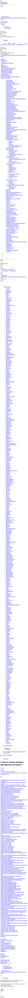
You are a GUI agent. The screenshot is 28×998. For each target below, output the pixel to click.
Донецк (8, 405)
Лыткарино (8, 511)
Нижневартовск (9, 556)
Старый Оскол (9, 671)
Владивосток (9, 360)
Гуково (7, 395)
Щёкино (8, 733)
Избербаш (8, 432)
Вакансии (3, 950)
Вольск (7, 370)
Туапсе (7, 692)
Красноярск (8, 484)
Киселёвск (8, 458)
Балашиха (8, 322)
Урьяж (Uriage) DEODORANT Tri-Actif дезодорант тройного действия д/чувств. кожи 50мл (12, 868)
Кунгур (7, 491)
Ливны (7, 505)
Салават (8, 633)
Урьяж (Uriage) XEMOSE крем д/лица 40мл (11, 889)
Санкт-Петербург (10, 638)
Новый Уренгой (9, 576)
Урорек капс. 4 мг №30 (6, 842)
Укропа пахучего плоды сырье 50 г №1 (10, 796)
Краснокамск (9, 481)
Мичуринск (8, 533)
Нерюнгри (8, 551)
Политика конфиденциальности (8, 947)
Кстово (7, 487)
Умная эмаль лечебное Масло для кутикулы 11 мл (12, 804)
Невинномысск (9, 550)
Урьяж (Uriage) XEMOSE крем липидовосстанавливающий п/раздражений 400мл (12, 894)
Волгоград (8, 364)
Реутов (7, 623)
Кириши (8, 454)
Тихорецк (8, 685)
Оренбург (8, 590)
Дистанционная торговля (6, 945)
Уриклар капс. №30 (5, 819)
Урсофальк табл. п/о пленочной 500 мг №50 (11, 851)
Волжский (8, 368)
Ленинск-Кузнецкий (10, 501)
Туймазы (8, 693)
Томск (7, 690)
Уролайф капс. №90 (5, 828)
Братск (7, 346)
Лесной (7, 502)
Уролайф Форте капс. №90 (7, 831)
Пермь (7, 601)
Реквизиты (3, 955)
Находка (8, 549)
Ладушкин (8, 498)
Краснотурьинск (10, 482)
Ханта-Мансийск (10, 711)
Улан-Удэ (8, 699)
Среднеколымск (9, 669)
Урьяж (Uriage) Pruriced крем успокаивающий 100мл (13, 878)
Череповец (8, 723)
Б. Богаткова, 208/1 (7, 967)
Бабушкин (8, 318)
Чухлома (8, 729)
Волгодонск (9, 365)
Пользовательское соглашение (8, 948)
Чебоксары (8, 290)
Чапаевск (8, 718)
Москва (8, 535)
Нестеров (8, 553)
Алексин (8, 299)
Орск (7, 592)
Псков (7, 614)
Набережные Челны (10, 542)
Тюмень (8, 697)
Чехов (7, 727)
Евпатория (8, 410)
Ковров (7, 464)
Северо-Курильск (10, 646)
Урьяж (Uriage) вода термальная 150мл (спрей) (11, 902)
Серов (7, 653)
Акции (2, 934)
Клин (7, 461)
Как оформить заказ (5, 960)
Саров (7, 643)
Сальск (7, 635)
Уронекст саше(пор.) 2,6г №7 (7, 841)
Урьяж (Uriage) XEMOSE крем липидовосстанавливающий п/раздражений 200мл (12, 891)
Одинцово (8, 584)
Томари (7, 688)
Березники (8, 336)
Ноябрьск (8, 580)
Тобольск (8, 686)
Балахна (8, 321)
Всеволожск (9, 376)
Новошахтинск (9, 575)
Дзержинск (8, 399)
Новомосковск (9, 565)
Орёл (7, 588)
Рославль (8, 625)
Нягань (7, 581)
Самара (7, 637)
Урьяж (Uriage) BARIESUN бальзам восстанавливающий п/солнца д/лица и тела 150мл (14, 865)
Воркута (8, 372)
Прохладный (9, 613)
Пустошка (8, 616)
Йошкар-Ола (9, 438)
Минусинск (8, 529)
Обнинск (8, 582)
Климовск (8, 460)
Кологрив (8, 466)
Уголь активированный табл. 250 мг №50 (10, 792)
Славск (7, 658)
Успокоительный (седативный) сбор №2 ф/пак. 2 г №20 (13, 910)
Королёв (8, 473)
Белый (7, 333)
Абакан (7, 295)
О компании (3, 939)
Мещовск (8, 526)
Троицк (7, 691)
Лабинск (8, 497)
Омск (7, 587)
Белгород (8, 327)
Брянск (7, 347)
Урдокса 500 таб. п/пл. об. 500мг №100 (9, 814)
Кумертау (8, 490)
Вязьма (7, 383)
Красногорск (9, 476)
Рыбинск (8, 630)
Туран (7, 696)
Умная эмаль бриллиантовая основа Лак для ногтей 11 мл (14, 799)
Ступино (8, 674)
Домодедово (9, 404)
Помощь (2, 957)
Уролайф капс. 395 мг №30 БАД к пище (10, 826)
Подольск (8, 607)
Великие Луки (9, 353)
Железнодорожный (10, 420)
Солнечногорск (9, 662)
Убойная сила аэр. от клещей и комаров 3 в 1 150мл (12, 784)
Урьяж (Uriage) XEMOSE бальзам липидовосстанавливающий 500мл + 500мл (11, 888)
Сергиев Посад (9, 651)
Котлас (7, 475)
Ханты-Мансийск (10, 712)
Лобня (7, 508)
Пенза (7, 598)
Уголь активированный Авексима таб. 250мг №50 (12, 788)
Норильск (8, 579)
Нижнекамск (9, 558)
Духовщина (8, 408)
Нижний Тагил (9, 560)
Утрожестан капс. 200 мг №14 (7, 929)
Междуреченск (9, 522)
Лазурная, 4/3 (6, 966)
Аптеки (2, 953)
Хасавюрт (8, 713)
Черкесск (8, 293)
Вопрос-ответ (4, 962)
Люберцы (8, 513)
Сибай (7, 655)
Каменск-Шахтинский (11, 444)
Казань (7, 439)
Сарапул (8, 640)
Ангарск (8, 304)
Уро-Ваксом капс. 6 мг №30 (7, 821)
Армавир (8, 309)
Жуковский (8, 422)
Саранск (8, 639)
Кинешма (8, 453)
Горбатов (8, 390)
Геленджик (8, 386)
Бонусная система (5, 956)
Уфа (7, 706)
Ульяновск (8, 701)
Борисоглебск (9, 343)
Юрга (7, 740)
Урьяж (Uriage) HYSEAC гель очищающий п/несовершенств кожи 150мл (11, 877)
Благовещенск (9, 341)
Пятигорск (8, 619)
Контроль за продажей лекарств (8, 946)
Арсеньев (8, 310)
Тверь (7, 681)
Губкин (7, 394)
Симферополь (9, 656)
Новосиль (8, 569)
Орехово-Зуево (9, 591)
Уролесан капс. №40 (5, 835)
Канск (7, 447)
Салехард (8, 634)
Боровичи (8, 344)
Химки (7, 714)
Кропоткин (8, 485)
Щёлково (8, 734)
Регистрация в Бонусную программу (9, 935)
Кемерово (8, 450)
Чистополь (8, 728)
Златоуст (8, 427)
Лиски (7, 507)
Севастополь (9, 645)
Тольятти (8, 687)
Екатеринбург (9, 413)
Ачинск (8, 317)
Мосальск (8, 534)
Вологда (8, 369)
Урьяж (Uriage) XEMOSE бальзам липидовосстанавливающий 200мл (9, 883)
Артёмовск (8, 312)
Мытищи (8, 540)
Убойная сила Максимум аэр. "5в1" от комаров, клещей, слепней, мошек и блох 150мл (14, 787)
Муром (7, 539)
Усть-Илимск (9, 704)
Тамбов (7, 680)
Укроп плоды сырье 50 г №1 (7, 794)
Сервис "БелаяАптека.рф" (7, 940)
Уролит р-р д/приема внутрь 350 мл (9, 839)
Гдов (7, 385)
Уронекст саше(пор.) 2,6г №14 (8, 840)
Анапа (7, 302)
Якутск (7, 741)
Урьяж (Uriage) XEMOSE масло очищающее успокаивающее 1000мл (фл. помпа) (11, 896)
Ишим (7, 436)
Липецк (8, 506)
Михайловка (9, 531)
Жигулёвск (8, 421)
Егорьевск (8, 411)
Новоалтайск (9, 561)
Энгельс (8, 738)
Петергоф (8, 602)
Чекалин (8, 719)
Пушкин (8, 617)
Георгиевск (8, 388)
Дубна (7, 407)
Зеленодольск (9, 426)
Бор (7, 342)
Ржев (7, 624)
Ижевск (8, 431)
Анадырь (8, 301)
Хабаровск (8, 709)
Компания (3, 936)
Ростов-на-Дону (9, 628)
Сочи (7, 666)
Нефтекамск (9, 554)
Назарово (8, 543)
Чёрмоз (7, 724)
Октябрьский (9, 586)
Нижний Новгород (10, 559)
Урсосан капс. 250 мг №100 (7, 849)
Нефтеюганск (9, 555)
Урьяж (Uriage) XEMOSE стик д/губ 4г (9, 900)
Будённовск (8, 349)
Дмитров (8, 401)
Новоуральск (9, 571)
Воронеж (8, 373)
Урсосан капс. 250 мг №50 (7, 850)
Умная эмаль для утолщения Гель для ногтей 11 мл (12, 803)
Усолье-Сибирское (10, 702)
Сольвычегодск (9, 664)
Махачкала (8, 521)
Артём (7, 311)
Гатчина (8, 384)
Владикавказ (9, 362)
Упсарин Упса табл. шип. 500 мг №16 (9, 813)
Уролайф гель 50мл (5, 825)
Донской (8, 406)
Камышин (8, 445)
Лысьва (7, 510)
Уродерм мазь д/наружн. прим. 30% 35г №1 (11, 824)
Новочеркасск (9, 574)
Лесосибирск (9, 503)
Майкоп (8, 518)
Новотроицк (9, 570)
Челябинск (8, 291)
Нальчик (8, 545)
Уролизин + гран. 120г (6, 837)
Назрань (8, 544)
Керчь (7, 452)
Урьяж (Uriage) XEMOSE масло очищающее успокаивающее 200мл (11, 899)
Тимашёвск (8, 682)
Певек (7, 597)
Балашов (8, 323)
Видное (8, 359)
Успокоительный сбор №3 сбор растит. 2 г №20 (11, 914)
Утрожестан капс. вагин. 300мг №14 (9, 930)
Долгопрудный (9, 402)
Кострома (8, 474)
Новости (3, 941)
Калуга (7, 442)
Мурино (8, 537)
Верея (7, 355)
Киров (7, 455)
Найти (2, 990)
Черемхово (8, 722)
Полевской (8, 608)
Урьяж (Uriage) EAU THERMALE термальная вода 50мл (14, 872)
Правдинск (8, 609)
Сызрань (8, 676)
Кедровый (8, 449)
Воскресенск (9, 374)
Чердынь (8, 720)
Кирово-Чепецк (9, 457)
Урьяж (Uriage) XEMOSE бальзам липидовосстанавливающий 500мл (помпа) (11, 885)
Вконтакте (5, 40)
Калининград (9, 441)
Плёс (7, 606)
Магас (7, 516)
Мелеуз (7, 524)
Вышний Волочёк (10, 381)
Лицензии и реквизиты (6, 942)
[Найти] (2, 6)
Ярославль (8, 743)
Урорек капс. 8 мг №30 (6, 844)
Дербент (8, 397)
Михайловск (9, 532)
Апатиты (8, 306)
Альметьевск (9, 300)
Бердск (7, 335)
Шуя (7, 731)
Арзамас (8, 307)
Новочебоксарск (10, 572)
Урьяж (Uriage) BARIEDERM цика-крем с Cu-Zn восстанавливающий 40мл (12, 863)
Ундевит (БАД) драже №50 (7, 810)
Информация (4, 951)
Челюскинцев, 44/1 (7, 968)
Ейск (7, 412)
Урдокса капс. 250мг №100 (7, 817)
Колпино (8, 469)
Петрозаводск (9, 603)
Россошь (8, 627)
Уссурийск (8, 703)
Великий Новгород (10, 354)
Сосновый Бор (9, 665)
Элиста (7, 736)
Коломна (8, 468)
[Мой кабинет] (1, 266)
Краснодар (8, 478)
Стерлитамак (9, 672)
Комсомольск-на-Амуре (11, 470)
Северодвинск (9, 648)
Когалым (8, 465)
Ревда (7, 622)
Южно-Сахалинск (10, 739)
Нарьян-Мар (9, 548)
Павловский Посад (10, 596)
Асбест (7, 315)
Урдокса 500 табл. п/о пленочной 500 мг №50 (11, 815)
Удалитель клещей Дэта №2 (7, 793)
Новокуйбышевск (10, 564)
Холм (7, 715)
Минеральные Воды (10, 528)
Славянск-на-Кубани (11, 659)
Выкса (7, 379)
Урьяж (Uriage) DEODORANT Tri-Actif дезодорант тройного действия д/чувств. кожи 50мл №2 (12, 870)
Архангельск (9, 314)
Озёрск (7, 585)
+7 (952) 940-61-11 (5, 16)
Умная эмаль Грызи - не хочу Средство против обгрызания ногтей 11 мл (11, 801)
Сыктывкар (8, 677)
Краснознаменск (10, 479)
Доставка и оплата (5, 961)
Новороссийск (9, 566)
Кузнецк (8, 489)
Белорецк (8, 331)
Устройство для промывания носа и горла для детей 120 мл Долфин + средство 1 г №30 (14, 926)
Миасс (7, 527)
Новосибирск (9, 568)
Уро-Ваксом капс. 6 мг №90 (7, 823)
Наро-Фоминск (9, 547)
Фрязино (8, 708)
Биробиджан (9, 339)
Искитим (8, 434)
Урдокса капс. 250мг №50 (6, 818)
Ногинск (8, 577)
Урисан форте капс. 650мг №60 (8, 820)
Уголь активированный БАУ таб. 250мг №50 (11, 789)
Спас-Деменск (9, 667)
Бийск (7, 338)
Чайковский (9, 717)
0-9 (8, 774)
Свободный (8, 644)
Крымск (8, 486)
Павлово (8, 595)
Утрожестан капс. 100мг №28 (7, 927)
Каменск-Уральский (10, 443)
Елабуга (8, 415)
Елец (7, 416)
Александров (9, 298)
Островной (8, 593)
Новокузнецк (9, 563)
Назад (8, 288)
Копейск (8, 471)
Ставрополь (8, 670)
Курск (7, 495)
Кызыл (7, 496)
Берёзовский (9, 337)
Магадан (8, 515)
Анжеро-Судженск (10, 305)
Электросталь (9, 735)
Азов (7, 296)
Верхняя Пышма (10, 357)
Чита (7, 294)
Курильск (8, 494)
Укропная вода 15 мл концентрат (8, 798)
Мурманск (8, 538)
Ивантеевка (8, 429)
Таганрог (8, 678)
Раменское (8, 621)
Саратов (8, 641)
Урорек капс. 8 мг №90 (6, 845)
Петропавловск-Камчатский (12, 604)
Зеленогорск (9, 425)
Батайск (8, 326)
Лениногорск (9, 500)
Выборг (8, 378)
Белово (7, 328)
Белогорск (8, 330)
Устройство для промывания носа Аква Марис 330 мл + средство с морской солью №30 (13, 918)
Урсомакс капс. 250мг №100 (7, 846)
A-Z (6, 774)
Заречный (8, 423)
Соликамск (8, 661)
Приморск (8, 611)
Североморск (9, 649)
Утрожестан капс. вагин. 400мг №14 (9, 931)
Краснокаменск (9, 480)
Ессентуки (8, 417)
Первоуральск (9, 600)
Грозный (8, 392)
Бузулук (8, 351)
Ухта (7, 707)
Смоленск (8, 660)
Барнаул (8, 325)
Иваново (8, 428)
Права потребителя (5, 944)
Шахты (7, 730)
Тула (7, 694)
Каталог (2, 932)
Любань (8, 512)
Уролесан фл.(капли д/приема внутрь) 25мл (11, 836)
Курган (7, 492)
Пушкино (8, 618)
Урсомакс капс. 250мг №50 (7, 847)
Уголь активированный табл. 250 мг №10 (10, 791)
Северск (8, 650)
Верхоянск (8, 358)
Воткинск (8, 375)
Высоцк (8, 380)
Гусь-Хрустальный (10, 396)
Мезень (7, 523)
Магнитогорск (9, 517)
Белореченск (9, 332)
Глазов (7, 389)
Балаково (8, 320)
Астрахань (8, 316)
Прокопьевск (9, 612)
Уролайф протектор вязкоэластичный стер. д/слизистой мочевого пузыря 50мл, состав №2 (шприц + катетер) (13, 830)
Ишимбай (8, 437)
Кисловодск (9, 459)
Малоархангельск (10, 519)
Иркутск (8, 433)
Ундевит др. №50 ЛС (5, 812)
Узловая (8, 698)
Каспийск (8, 448)
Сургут (7, 675)
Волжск (8, 367)
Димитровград (9, 400)
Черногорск (8, 725)
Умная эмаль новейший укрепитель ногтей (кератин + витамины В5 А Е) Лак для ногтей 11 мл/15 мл (13, 806)
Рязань (7, 632)
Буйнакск (8, 352)
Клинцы (8, 463)
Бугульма (8, 348)
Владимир (8, 363)
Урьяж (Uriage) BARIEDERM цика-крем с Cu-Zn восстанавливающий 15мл (12, 861)
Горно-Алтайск (9, 391)
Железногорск (9, 418)
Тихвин (8, 683)
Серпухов (8, 654)
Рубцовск (8, 629)
